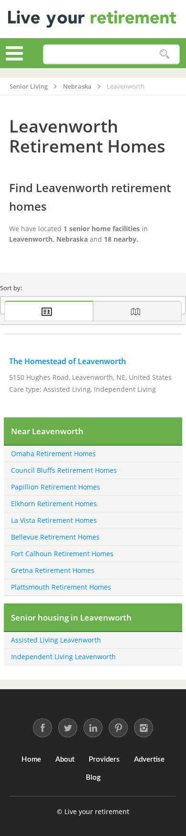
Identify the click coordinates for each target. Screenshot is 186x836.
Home (31, 759)
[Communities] (48, 311)
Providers (104, 759)
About (64, 759)
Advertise (149, 759)
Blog (93, 777)
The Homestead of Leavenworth (67, 361)
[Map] (137, 311)
